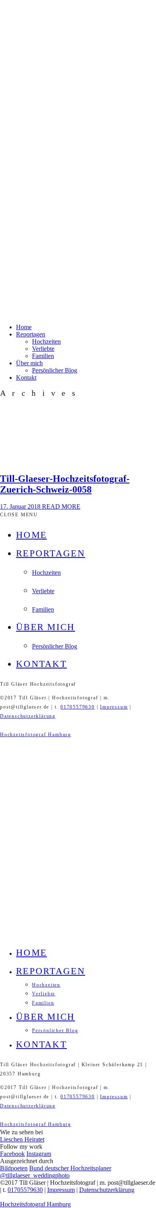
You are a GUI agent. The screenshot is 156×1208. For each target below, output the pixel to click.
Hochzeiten (46, 341)
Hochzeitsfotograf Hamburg (35, 734)
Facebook (12, 1153)
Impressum (114, 707)
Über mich (29, 363)
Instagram (38, 1153)
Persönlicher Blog (54, 370)
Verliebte (43, 348)
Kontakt (26, 377)
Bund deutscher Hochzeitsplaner (70, 1168)
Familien (43, 355)
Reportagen (30, 334)
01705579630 (77, 707)
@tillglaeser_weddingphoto (35, 1175)
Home (24, 327)
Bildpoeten (14, 1168)
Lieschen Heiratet (22, 1139)
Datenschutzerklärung (28, 716)
